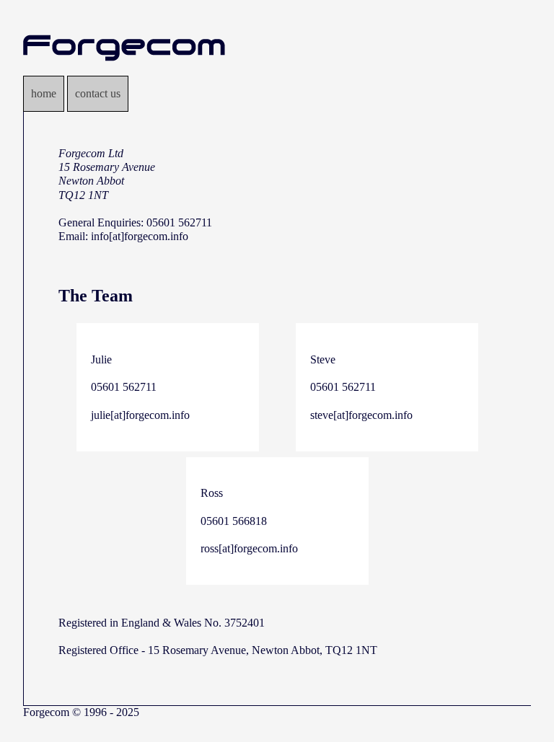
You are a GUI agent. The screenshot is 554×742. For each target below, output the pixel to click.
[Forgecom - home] (124, 69)
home (43, 93)
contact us (97, 93)
